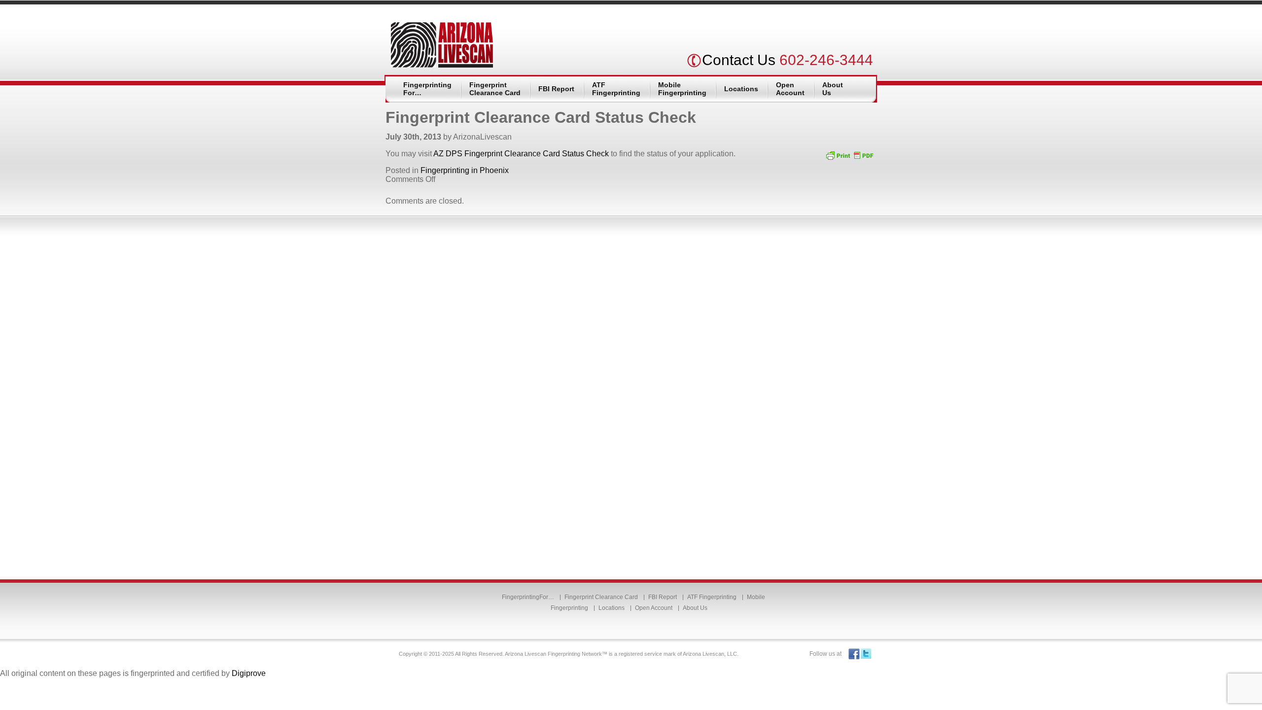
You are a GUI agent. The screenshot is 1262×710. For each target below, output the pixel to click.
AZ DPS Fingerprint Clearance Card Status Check (521, 153)
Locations (741, 89)
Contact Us (738, 60)
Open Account (790, 89)
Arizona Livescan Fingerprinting (441, 45)
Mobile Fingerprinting (682, 89)
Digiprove (249, 673)
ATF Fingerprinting (616, 89)
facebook (854, 654)
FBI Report (556, 89)
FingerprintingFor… (427, 89)
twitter (866, 654)
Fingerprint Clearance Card (495, 89)
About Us (832, 89)
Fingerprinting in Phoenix (465, 170)
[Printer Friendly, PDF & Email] (849, 155)
